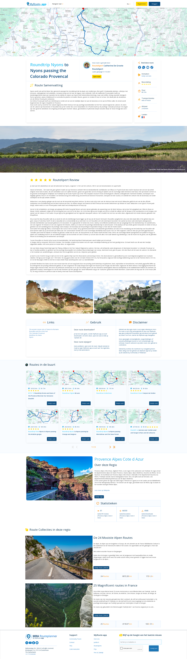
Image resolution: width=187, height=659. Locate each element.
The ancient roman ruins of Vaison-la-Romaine (44, 329)
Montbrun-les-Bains (35, 335)
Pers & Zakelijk (98, 652)
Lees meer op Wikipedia (102, 490)
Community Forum (75, 639)
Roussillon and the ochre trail (38, 331)
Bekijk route (52, 403)
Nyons (31, 337)
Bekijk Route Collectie (101, 568)
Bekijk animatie (146, 76)
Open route (96, 76)
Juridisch (96, 642)
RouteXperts (98, 646)
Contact (71, 642)
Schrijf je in (153, 648)
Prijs (95, 649)
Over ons (97, 639)
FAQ (70, 646)
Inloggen (154, 4)
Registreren (142, 4)
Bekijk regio (99, 497)
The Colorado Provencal (37, 333)
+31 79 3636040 (30, 654)
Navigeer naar (57, 4)
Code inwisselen (74, 649)
